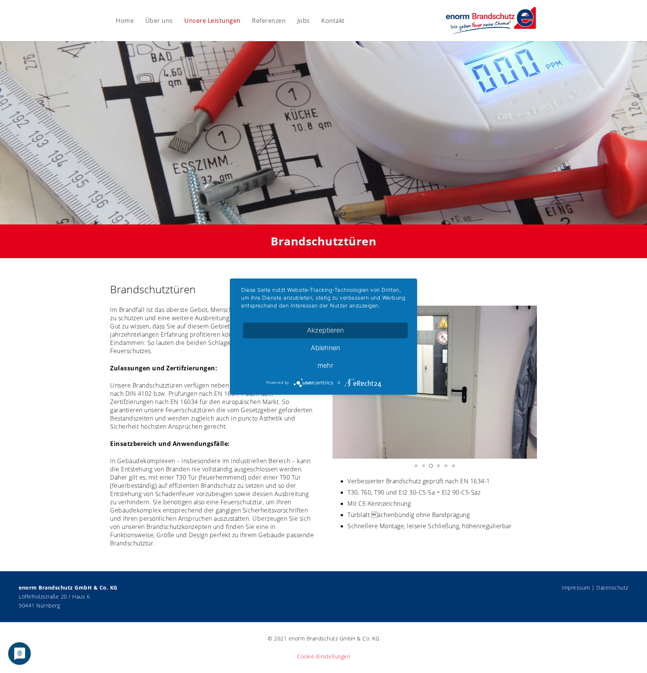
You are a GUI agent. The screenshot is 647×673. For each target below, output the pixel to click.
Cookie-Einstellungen (323, 656)
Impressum (576, 587)
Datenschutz (612, 587)
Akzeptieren (325, 330)
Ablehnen (325, 348)
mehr (325, 365)
